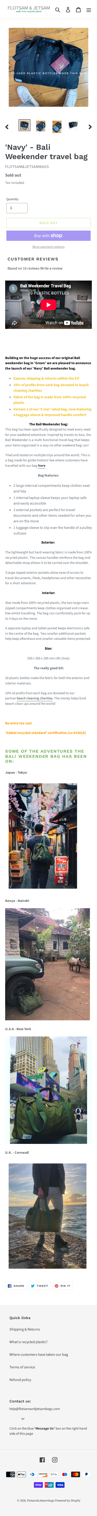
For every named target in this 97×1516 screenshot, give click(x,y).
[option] (24, 125)
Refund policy (20, 1379)
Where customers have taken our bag (38, 1354)
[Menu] (89, 9)
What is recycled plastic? (28, 1342)
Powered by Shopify (67, 1500)
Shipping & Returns (24, 1329)
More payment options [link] (48, 247)
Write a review (51, 268)
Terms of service (22, 1367)
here (41, 465)
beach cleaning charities (35, 698)
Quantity (12, 199)
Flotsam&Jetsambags (40, 1500)
